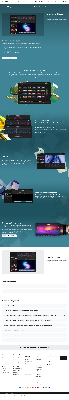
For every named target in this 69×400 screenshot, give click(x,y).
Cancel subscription (17, 368)
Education (4, 370)
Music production (39, 367)
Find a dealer (16, 364)
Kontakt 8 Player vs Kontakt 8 (40, 6)
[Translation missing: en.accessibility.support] (61, 2)
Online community (17, 370)
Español (17, 393)
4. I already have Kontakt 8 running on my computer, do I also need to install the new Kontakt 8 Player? (27, 320)
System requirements (9, 285)
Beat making (38, 365)
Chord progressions (40, 384)
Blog (3, 357)
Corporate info (5, 359)
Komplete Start (9, 52)
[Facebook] (47, 365)
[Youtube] (51, 365)
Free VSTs (27, 359)
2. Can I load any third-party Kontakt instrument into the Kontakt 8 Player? (21, 310)
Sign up (63, 358)
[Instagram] (49, 365)
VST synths (27, 367)
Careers (3, 366)
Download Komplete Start (9, 58)
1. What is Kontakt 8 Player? (10, 305)
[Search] (58, 2)
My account (15, 359)
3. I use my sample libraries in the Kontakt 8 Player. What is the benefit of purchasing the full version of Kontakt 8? (30, 315)
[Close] (67, 397)
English (3, 393)
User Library (15, 372)
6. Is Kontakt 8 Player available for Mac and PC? (14, 330)
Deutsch (8, 393)
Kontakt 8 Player (7, 6)
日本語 (6, 393)
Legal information (5, 372)
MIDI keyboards (28, 363)
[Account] (63, 2)
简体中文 (11, 393)
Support (3, 364)
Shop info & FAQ (16, 357)
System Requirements (9, 290)
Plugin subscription (28, 374)
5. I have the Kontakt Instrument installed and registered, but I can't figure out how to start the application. (28, 325)
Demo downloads (17, 374)
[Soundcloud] (53, 365)
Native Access (16, 366)
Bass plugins (27, 365)
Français (14, 393)
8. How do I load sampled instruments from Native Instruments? (18, 339)
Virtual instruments (28, 361)
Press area (4, 368)
